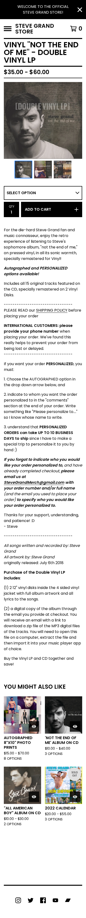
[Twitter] (31, 900)
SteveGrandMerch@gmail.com (34, 482)
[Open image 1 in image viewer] (43, 120)
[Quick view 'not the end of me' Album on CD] (75, 726)
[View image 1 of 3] (23, 169)
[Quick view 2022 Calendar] (75, 797)
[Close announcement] (79, 9)
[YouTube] (55, 900)
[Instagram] (18, 900)
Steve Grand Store (34, 28)
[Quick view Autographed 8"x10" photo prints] (34, 726)
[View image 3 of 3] (62, 169)
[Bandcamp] (68, 900)
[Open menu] (7, 29)
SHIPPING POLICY (51, 310)
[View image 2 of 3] (43, 169)
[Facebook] (43, 900)
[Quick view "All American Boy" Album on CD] (34, 797)
